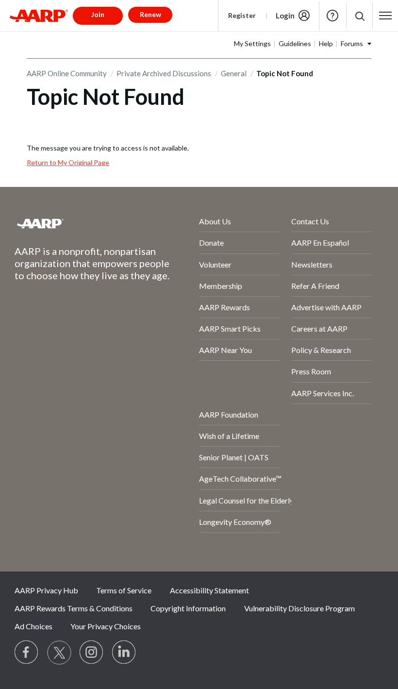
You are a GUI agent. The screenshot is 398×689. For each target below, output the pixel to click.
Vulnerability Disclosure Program (299, 608)
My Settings (252, 43)
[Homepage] (39, 15)
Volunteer (215, 264)
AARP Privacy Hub (46, 590)
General (234, 73)
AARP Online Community (67, 73)
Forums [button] (352, 43)
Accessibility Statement (209, 590)
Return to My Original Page (68, 162)
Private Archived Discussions (163, 73)
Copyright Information (188, 608)
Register (242, 15)
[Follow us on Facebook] (27, 652)
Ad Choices (33, 626)
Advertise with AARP (326, 307)
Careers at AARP (319, 328)
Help (332, 15)
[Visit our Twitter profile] (59, 652)
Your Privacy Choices (105, 626)
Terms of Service (123, 590)
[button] (359, 16)
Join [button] (97, 14)
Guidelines (295, 43)
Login (285, 15)
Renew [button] (150, 14)
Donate (211, 242)
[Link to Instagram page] (92, 652)
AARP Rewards (224, 307)
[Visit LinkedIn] (124, 652)
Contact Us (310, 221)
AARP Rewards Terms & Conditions (74, 608)
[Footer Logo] (81, 223)
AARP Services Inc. (322, 393)
